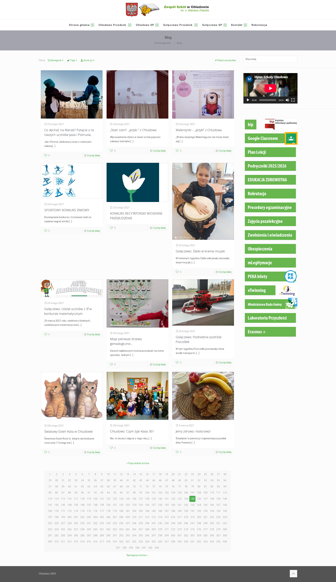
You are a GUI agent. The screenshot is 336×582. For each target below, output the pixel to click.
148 (95, 504)
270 (160, 529)
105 (179, 492)
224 (225, 517)
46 (160, 480)
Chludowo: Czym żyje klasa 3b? (132, 431)
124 (121, 498)
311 (63, 541)
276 (199, 529)
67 (114, 486)
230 (82, 523)
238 (134, 523)
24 (199, 474)
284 (69, 535)
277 (205, 529)
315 (89, 541)
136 (199, 498)
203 (89, 517)
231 (89, 523)
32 (69, 480)
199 (63, 517)
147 (89, 504)
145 (76, 504)
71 (140, 486)
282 (56, 535)
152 (121, 504)
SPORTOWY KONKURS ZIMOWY (66, 210)
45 (153, 480)
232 (95, 523)
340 (137, 547)
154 (134, 504)
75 (166, 486)
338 (124, 547)
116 (69, 498)
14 (134, 474)
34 (82, 480)
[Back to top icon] (293, 573)
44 (147, 480)
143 (63, 504)
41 (127, 480)
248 (199, 523)
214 (160, 517)
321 (128, 541)
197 (50, 517)
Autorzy (87, 60)
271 (166, 529)
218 (186, 517)
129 (154, 498)
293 (128, 535)
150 (108, 504)
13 (127, 474)
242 (160, 523)
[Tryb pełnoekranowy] (293, 100)
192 (199, 511)
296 (147, 535)
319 (115, 541)
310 (56, 541)
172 (69, 511)
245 (179, 523)
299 (166, 535)
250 (212, 523)
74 (160, 486)
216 (173, 517)
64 (95, 486)
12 (121, 474)
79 (192, 486)
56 (224, 480)
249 (205, 523)
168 (225, 504)
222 (212, 517)
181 (128, 511)
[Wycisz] (287, 100)
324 (147, 541)
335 (218, 541)
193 (205, 511)
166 (212, 504)
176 (95, 511)
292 (121, 535)
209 (128, 517)
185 (154, 511)
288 (95, 535)
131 (166, 498)
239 (141, 523)
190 (186, 511)
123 (115, 498)
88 (69, 492)
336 (225, 541)
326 (160, 541)
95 (114, 492)
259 (89, 529)
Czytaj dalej (93, 155)
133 (179, 498)
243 (166, 523)
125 (128, 498)
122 (108, 498)
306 (212, 535)
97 (127, 492)
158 (160, 504)
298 (160, 535)
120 (95, 498)
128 (147, 498)
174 (82, 511)
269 (154, 529)
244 (173, 523)
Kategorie (56, 60)
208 (121, 517)
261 (102, 529)
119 (89, 498)
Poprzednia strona (138, 463)
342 (150, 547)
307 (218, 535)
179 (115, 511)
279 (218, 529)
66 (108, 486)
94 (108, 492)
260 (95, 529)
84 (224, 486)
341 (144, 547)
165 (205, 504)
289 (102, 535)
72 (147, 486)
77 (179, 486)
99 (140, 492)
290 (108, 535)
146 (82, 504)
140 (225, 498)
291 (115, 535)
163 (192, 504)
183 (141, 511)
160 (173, 504)
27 (218, 474)
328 (173, 541)
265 (128, 529)
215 (166, 517)
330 (186, 541)
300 (173, 535)
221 (205, 517)
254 (56, 529)
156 (147, 504)
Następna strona (136, 555)
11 (114, 474)
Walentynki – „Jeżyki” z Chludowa (199, 130)
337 (118, 547)
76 (173, 486)
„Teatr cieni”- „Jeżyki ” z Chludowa (133, 130)
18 (160, 474)
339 (131, 547)
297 (154, 535)
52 (199, 480)
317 (102, 541)
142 (56, 504)
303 (192, 535)
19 (166, 474)
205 (102, 517)
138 (212, 498)
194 (212, 511)
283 (63, 535)
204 (95, 517)
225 (50, 523)
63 (89, 486)
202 (82, 517)
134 (186, 498)
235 (115, 523)
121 (102, 498)
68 (121, 486)
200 (69, 517)
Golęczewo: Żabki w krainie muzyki (200, 251)
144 (69, 504)
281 (50, 535)
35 (89, 480)
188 (173, 511)
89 (76, 492)
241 (154, 523)
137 (205, 498)
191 (192, 511)
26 (212, 474)
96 (121, 492)
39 (114, 480)
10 (108, 474)
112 (225, 492)
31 (63, 480)
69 (127, 486)
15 (140, 474)
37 (101, 480)
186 (160, 511)
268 (147, 529)
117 (76, 498)
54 (212, 480)
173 (76, 511)
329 (179, 541)
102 (160, 492)
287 (89, 535)
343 (157, 547)
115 (63, 498)
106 (186, 492)
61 (76, 486)
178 (108, 511)
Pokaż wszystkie (226, 60)
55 (218, 480)
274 (186, 529)
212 (147, 517)
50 (186, 480)
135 (192, 498)
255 (63, 529)
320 (121, 541)
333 (205, 541)
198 (56, 517)
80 (199, 486)
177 (102, 511)
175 (89, 511)
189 (179, 511)
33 (76, 480)
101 (154, 492)
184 (147, 511)
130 (160, 498)
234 (108, 523)
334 (212, 541)
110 (212, 492)
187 (166, 511)
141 (50, 504)
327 (166, 541)
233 (102, 523)
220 (199, 517)
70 (134, 486)
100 (147, 492)
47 (166, 480)
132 (173, 498)
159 (166, 504)
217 (179, 517)
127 (141, 498)
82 (212, 486)
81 (205, 486)
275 (192, 529)
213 (154, 517)
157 (154, 504)
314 (82, 541)
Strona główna (162, 43)
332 (199, 541)
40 (121, 480)
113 (50, 498)
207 (115, 517)
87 (63, 492)
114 (56, 498)
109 (205, 492)
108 (199, 492)
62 (82, 486)
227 (63, 523)
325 (154, 541)
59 (63, 486)
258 (82, 529)
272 (173, 529)
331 (192, 541)
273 (179, 529)
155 (141, 504)
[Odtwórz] (248, 100)
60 (69, 486)
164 (199, 504)
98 (134, 492)
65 (101, 486)
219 (192, 517)
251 (218, 523)
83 (218, 486)
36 (95, 480)
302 (186, 535)
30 (56, 480)
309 (50, 541)
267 (141, 529)
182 (134, 511)
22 (186, 474)
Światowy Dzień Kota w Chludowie (68, 431)
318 (108, 541)
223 (218, 517)
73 (153, 486)
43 (140, 480)
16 (147, 474)
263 (115, 529)
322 (134, 541)
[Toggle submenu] (92, 25)
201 (76, 517)
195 (218, 511)
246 (186, 523)
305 (205, 535)
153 (128, 504)
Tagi (72, 60)
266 (134, 529)
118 (82, 498)
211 (141, 517)
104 (173, 492)
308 (225, 535)
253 (50, 529)
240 (147, 523)
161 (179, 504)
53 (205, 480)
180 (121, 511)
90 (82, 492)
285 (76, 535)
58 (56, 486)
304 (199, 535)
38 (108, 480)
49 (179, 480)
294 (134, 535)
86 (56, 492)
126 (134, 498)
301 (179, 535)
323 (141, 541)
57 (50, 486)
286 (82, 535)
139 (218, 498)
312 (69, 541)
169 (50, 511)
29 (50, 480)
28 (224, 474)
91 (89, 492)
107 (192, 492)
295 (141, 535)
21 (179, 474)
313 (76, 541)
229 (76, 523)
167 (218, 504)
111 (218, 492)
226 (56, 523)
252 (225, 523)
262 (108, 529)
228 (69, 523)
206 (108, 517)
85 (50, 492)
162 (186, 504)
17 (153, 474)
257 (76, 529)
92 (95, 492)
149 (102, 504)
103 (166, 492)
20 (173, 474)
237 (128, 523)
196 (225, 511)
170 (56, 511)
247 (192, 523)
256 (69, 529)
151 (115, 504)
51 (192, 480)
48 (173, 480)
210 (134, 517)
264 (121, 529)
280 (225, 529)
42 (134, 480)
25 (205, 474)
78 (186, 486)
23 (192, 474)
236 (121, 523)
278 (212, 529)
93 (101, 492)
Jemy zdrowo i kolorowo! (193, 431)
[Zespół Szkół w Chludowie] (168, 10)
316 (95, 541)
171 (63, 511)
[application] (270, 88)
